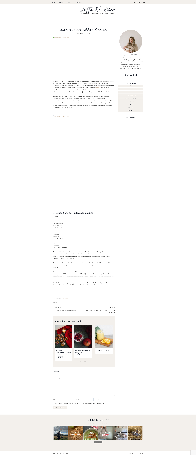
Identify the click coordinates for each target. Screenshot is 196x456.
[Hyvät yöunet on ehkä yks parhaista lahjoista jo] (120, 433)
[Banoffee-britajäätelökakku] (84, 57)
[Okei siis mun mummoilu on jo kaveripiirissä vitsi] (105, 433)
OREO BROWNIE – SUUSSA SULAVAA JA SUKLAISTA (70, 111)
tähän (97, 87)
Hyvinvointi (131, 89)
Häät (130, 86)
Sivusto (98, 399)
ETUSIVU (89, 20)
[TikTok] (141, 2)
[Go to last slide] (56, 342)
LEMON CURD (103, 350)
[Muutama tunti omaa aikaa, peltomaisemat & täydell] (61, 433)
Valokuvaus (70, 2)
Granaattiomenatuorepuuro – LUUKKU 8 (82, 352)
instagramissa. (66, 298)
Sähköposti (78, 399)
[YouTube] (139, 2)
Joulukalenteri (131, 95)
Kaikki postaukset (131, 98)
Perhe (131, 104)
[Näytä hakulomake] (109, 20)
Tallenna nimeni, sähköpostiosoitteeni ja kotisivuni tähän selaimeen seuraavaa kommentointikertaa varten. (82, 403)
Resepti (84, 26)
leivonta (55, 302)
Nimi (55, 399)
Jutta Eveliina (83, 33)
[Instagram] (137, 2)
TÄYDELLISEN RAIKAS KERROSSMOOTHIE (65, 309)
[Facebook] (134, 2)
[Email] (144, 2)
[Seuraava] (111, 342)
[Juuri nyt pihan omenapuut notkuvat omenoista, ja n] (75, 433)
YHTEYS (104, 20)
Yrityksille (79, 2)
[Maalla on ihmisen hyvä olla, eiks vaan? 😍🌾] (135, 433)
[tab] (80, 361)
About (97, 20)
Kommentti (57, 379)
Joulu (131, 92)
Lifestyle (131, 101)
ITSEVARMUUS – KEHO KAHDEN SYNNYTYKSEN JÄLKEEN (100, 310)
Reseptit (61, 2)
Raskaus (131, 107)
